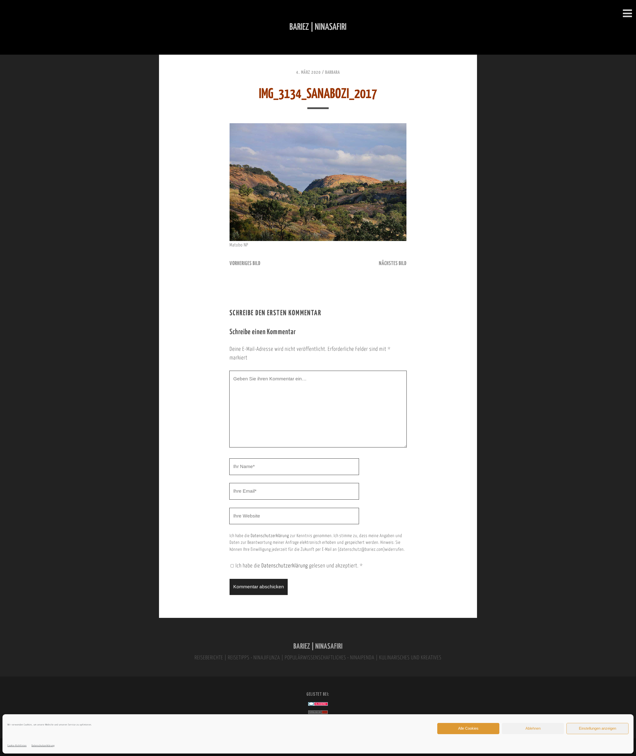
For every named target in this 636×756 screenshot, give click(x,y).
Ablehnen (533, 728)
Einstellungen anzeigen (597, 728)
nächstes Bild (392, 263)
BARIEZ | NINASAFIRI (318, 646)
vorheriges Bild (245, 263)
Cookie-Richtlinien (17, 746)
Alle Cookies (468, 728)
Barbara (332, 72)
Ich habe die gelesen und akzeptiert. (299, 566)
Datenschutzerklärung (43, 746)
